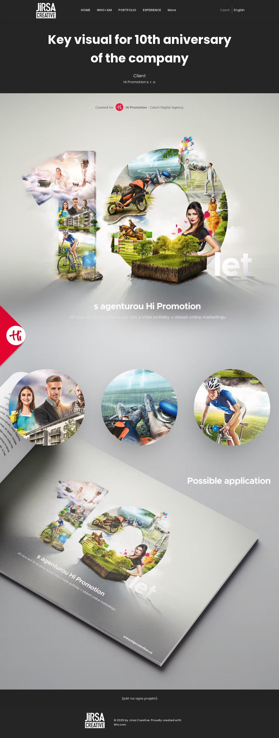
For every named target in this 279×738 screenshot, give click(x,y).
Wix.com (120, 724)
